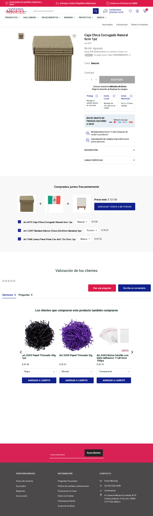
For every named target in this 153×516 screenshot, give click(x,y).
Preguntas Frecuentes (67, 481)
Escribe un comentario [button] (134, 287)
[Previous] (21, 352)
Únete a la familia (139, 24)
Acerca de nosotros (24, 481)
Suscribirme (94, 453)
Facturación (122, 24)
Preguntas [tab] (24, 294)
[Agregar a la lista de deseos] (74, 36)
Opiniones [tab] (7, 294)
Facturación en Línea (67, 491)
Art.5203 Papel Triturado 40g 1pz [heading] (39, 357)
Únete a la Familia (66, 496)
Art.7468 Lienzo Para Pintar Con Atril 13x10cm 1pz (49, 239)
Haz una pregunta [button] (102, 287)
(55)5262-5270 (116, 12)
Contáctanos (110, 490)
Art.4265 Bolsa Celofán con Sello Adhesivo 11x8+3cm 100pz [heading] (112, 358)
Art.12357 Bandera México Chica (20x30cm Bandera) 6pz (52, 230)
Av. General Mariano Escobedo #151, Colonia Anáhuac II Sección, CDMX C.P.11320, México (120, 498)
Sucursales (107, 24)
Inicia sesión (21, 496)
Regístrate (20, 491)
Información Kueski (66, 501)
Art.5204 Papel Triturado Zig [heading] (75, 355)
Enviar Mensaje (111, 481)
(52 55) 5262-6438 (112, 486)
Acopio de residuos (66, 506)
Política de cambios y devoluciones (73, 486)
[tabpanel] (53, 58)
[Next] (132, 352)
